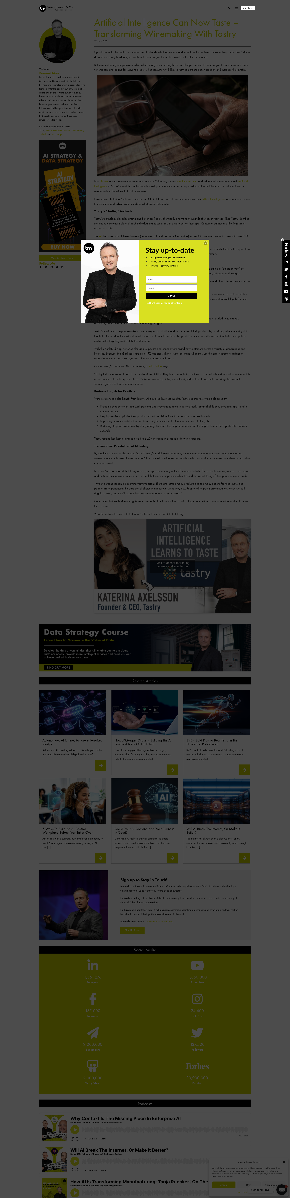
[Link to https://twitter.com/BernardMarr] (286, 269)
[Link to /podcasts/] (286, 299)
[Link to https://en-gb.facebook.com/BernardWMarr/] (286, 276)
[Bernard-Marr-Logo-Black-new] (56, 6)
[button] (205, 243)
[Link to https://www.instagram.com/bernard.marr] (286, 284)
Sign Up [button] (171, 295)
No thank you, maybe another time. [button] (164, 302)
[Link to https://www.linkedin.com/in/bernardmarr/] (286, 262)
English (246, 8)
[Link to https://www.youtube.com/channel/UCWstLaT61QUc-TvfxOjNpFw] (286, 291)
